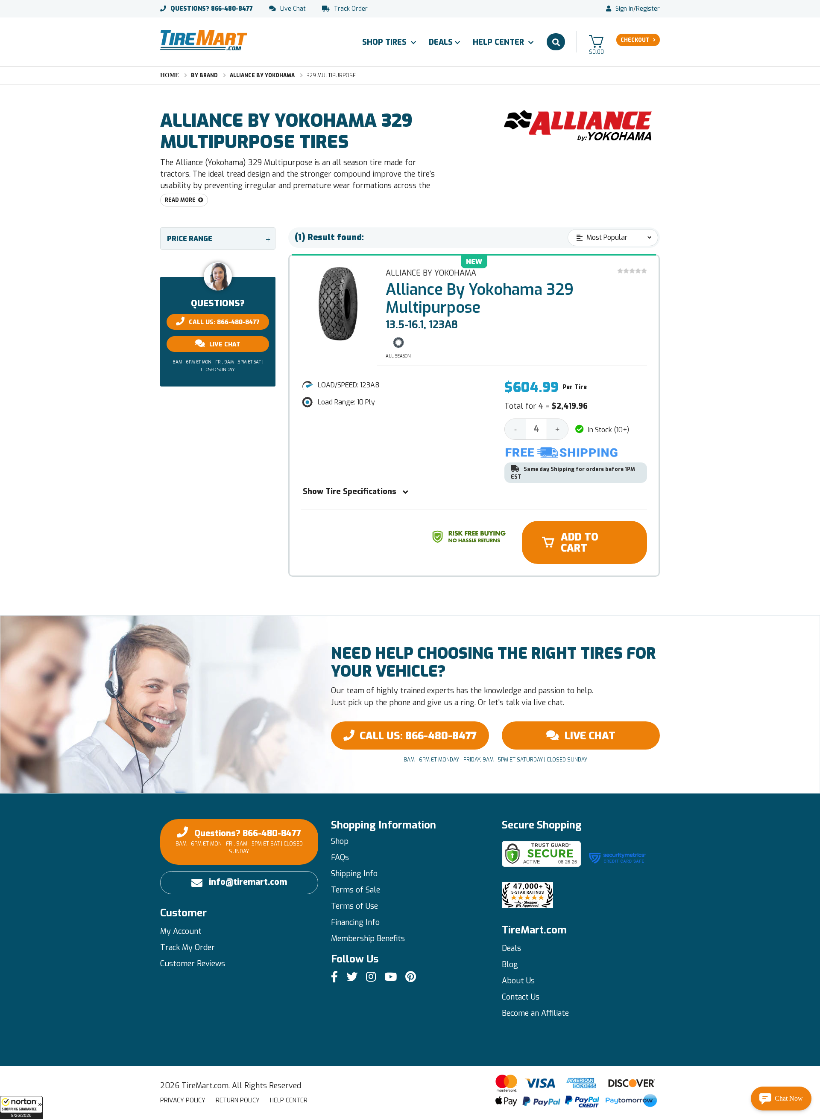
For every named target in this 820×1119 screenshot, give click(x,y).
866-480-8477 (211, 9)
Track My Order (187, 947)
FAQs (340, 857)
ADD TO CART (579, 542)
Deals (441, 42)
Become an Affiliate (535, 1013)
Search (556, 41)
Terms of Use (354, 906)
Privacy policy (182, 1100)
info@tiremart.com (248, 882)
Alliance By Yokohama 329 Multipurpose (480, 298)
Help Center (499, 42)
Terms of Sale (355, 890)
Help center (289, 1100)
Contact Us (520, 997)
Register (648, 9)
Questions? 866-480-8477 (239, 841)
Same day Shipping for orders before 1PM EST (573, 473)
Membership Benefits (368, 938)
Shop (339, 841)
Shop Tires (385, 42)
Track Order (351, 9)
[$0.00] (596, 41)
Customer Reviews (192, 964)
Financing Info (355, 922)
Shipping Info (354, 874)
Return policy (238, 1100)
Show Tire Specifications (349, 491)
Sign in (624, 9)
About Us (518, 981)
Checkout (635, 40)
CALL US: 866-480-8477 (224, 322)
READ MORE (180, 200)
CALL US (418, 736)
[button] (21, 1107)
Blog (510, 964)
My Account (181, 931)
